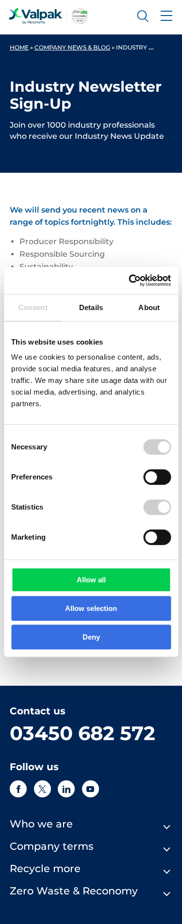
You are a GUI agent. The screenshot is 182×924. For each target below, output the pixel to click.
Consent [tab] (33, 307)
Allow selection (91, 608)
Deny (91, 637)
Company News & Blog (72, 47)
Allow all (91, 580)
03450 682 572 (82, 733)
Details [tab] (91, 307)
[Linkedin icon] (66, 788)
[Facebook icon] (18, 788)
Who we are (41, 824)
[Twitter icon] (42, 788)
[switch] (157, 477)
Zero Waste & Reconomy (74, 891)
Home (19, 47)
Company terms (52, 846)
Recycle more (45, 868)
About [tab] (149, 307)
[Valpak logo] (48, 16)
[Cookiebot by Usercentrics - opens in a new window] (129, 280)
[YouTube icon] (90, 788)
